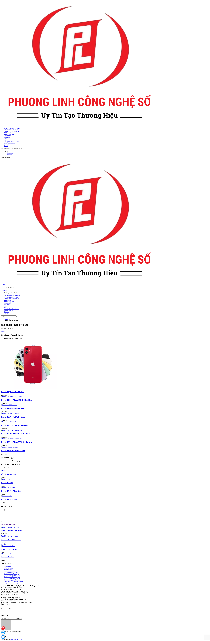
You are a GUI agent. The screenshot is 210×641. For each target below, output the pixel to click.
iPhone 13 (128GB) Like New (13, 450)
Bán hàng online (8, 569)
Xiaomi (6, 140)
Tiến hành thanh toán (16, 639)
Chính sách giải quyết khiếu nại (12, 578)
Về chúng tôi (7, 566)
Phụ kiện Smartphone (9, 143)
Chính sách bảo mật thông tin (11, 574)
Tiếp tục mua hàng (5, 639)
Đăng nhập (10, 153)
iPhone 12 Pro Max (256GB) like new (16, 442)
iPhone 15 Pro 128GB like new (11, 540)
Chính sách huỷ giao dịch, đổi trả (12, 580)
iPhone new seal (8, 132)
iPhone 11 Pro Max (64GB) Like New (16, 400)
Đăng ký (9, 154)
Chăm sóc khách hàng (9, 571)
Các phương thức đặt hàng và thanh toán (14, 582)
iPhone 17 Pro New (9, 499)
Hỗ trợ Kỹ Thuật (8, 568)
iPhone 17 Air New (8, 474)
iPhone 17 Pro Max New (11, 491)
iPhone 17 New (7, 483)
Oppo (5, 138)
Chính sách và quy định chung (12, 575)
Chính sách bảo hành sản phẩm (12, 577)
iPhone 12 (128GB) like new (12, 408)
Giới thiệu (6, 144)
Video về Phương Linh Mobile (12, 128)
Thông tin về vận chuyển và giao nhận (14, 581)
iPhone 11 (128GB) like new (12, 392)
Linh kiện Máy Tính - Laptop (11, 141)
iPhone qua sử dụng (9, 134)
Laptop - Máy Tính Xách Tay (11, 131)
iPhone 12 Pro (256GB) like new (14, 425)
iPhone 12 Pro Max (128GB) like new (16, 434)
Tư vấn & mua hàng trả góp (11, 129)
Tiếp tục (3, 331)
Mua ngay (3, 535)
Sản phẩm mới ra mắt (8, 524)
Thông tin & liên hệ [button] (6, 563)
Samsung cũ (7, 137)
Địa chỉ (6, 146)
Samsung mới (7, 135)
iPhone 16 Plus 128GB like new (11, 530)
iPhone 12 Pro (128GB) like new (14, 417)
